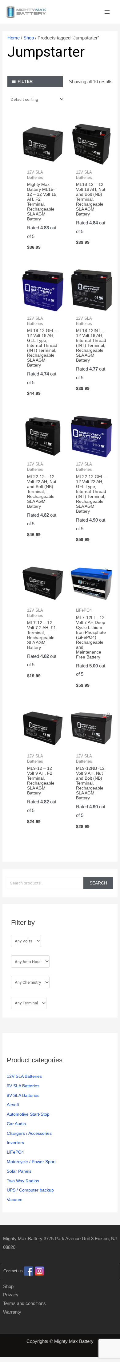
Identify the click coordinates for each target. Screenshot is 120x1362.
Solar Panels (19, 1171)
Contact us (13, 1271)
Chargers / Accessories (29, 1133)
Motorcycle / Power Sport (31, 1161)
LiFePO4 (15, 1152)
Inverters (15, 1142)
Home (13, 37)
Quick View (42, 160)
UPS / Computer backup (30, 1190)
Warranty (12, 1312)
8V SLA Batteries (23, 1095)
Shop (28, 37)
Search (98, 883)
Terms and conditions (24, 1303)
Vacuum (14, 1199)
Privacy (10, 1294)
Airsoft (13, 1104)
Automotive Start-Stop (28, 1114)
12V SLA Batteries (24, 1076)
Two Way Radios (23, 1181)
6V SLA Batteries (23, 1086)
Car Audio (16, 1124)
